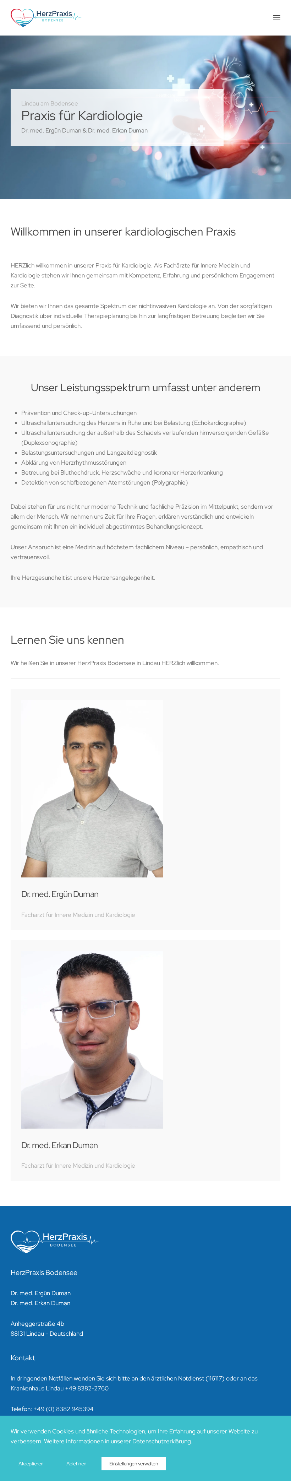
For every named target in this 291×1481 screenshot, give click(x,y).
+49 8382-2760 (87, 1388)
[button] (276, 18)
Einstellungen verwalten (133, 1463)
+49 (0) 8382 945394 (63, 1409)
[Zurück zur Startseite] (46, 18)
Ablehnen (76, 1463)
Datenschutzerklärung (161, 1441)
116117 (215, 1378)
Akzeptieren (31, 1463)
